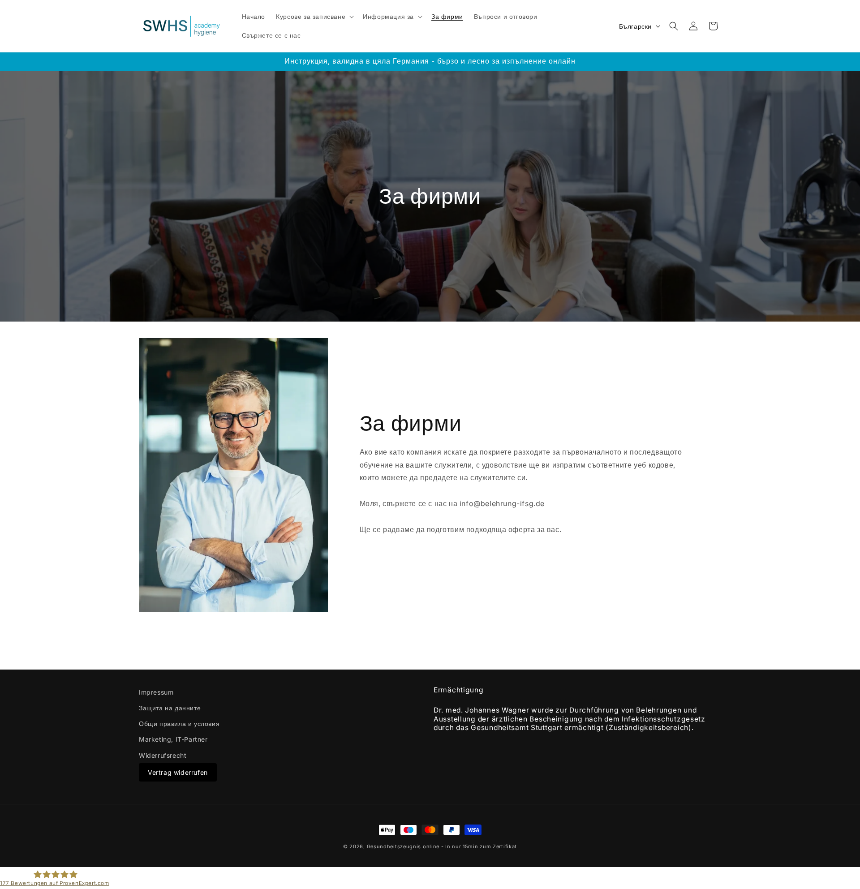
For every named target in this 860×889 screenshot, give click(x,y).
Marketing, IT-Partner (173, 739)
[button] (314, 16)
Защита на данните (170, 708)
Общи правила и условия (179, 723)
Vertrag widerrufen (178, 772)
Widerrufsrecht (162, 755)
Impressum (156, 692)
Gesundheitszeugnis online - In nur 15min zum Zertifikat (442, 846)
